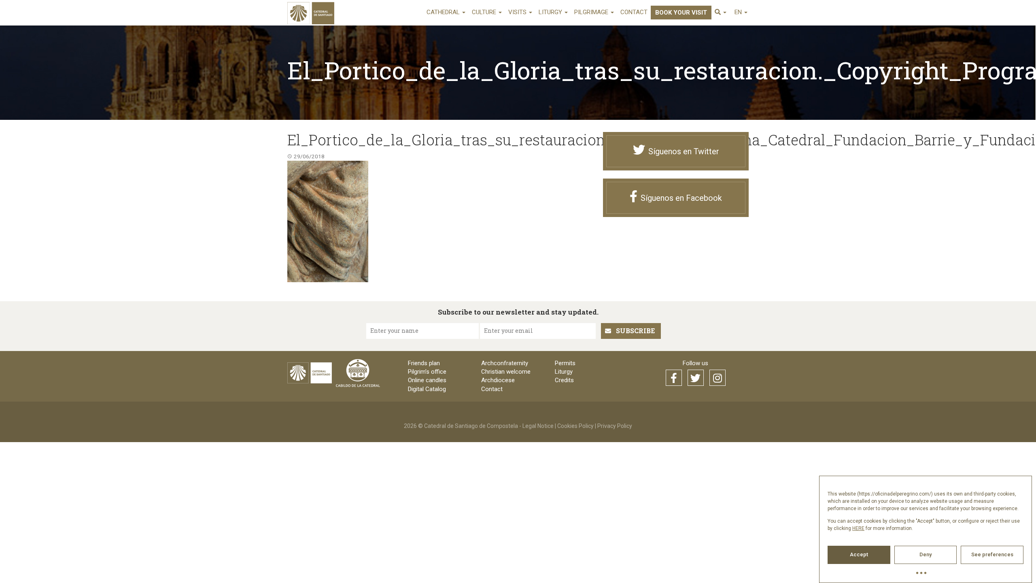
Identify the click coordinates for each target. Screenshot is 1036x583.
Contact (634, 12)
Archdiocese (498, 380)
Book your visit (681, 12)
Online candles (427, 380)
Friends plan (424, 363)
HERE (858, 528)
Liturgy (551, 12)
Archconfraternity (504, 363)
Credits (564, 380)
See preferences (992, 554)
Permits (565, 363)
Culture (485, 12)
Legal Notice (538, 426)
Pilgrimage (592, 12)
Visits (518, 12)
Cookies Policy (575, 426)
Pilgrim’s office (427, 371)
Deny (925, 554)
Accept (859, 554)
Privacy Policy (614, 426)
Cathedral (444, 12)
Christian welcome (506, 371)
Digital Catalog (427, 389)
